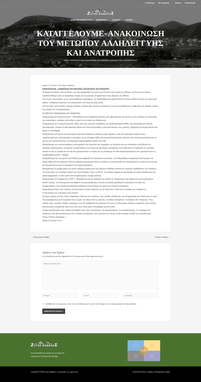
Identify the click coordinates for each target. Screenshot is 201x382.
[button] (170, 3)
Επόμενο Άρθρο (162, 237)
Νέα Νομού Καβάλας (66, 85)
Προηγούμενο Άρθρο (40, 237)
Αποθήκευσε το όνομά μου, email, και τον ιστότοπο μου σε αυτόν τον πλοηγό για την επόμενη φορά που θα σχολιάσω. (91, 304)
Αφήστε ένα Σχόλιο (49, 85)
